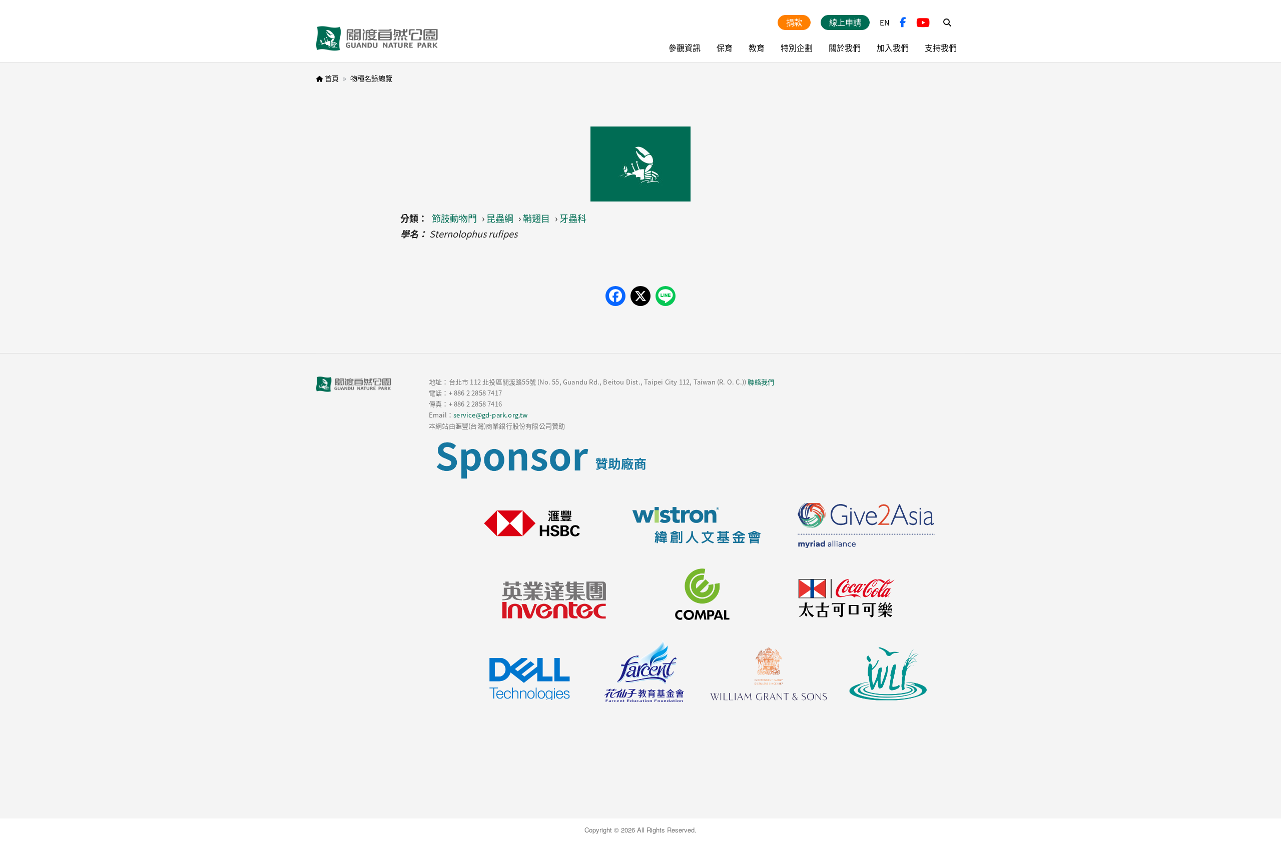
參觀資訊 (685, 48)
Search (947, 22)
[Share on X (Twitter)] (640, 296)
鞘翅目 (536, 218)
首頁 (332, 78)
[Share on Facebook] (615, 296)
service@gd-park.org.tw (490, 415)
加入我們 (893, 48)
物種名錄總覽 (371, 78)
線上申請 (845, 22)
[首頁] (377, 38)
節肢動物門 (454, 218)
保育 (725, 48)
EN (885, 22)
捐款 (794, 22)
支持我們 (941, 48)
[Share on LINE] (666, 296)
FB (903, 22)
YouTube (923, 22)
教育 (757, 48)
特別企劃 (797, 48)
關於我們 (845, 48)
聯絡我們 (761, 381)
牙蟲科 (572, 218)
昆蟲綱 (499, 218)
